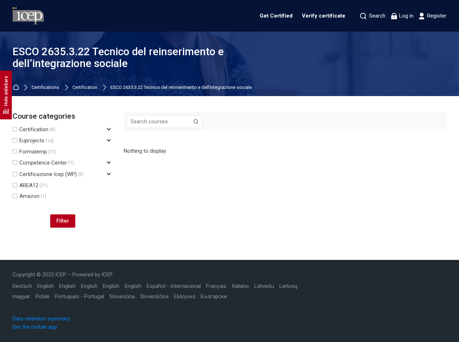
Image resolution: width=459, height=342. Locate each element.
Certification (85, 87)
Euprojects (36, 141)
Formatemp (37, 152)
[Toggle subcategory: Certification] (108, 129)
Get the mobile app (35, 327)
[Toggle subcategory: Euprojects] (108, 140)
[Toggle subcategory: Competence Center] (108, 163)
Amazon (32, 196)
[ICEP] (28, 15)
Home (17, 87)
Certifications (45, 87)
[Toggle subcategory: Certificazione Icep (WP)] (108, 174)
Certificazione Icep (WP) (51, 174)
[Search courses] (196, 121)
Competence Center (46, 163)
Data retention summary (41, 318)
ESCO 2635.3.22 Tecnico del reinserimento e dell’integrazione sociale (181, 87)
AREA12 (33, 185)
